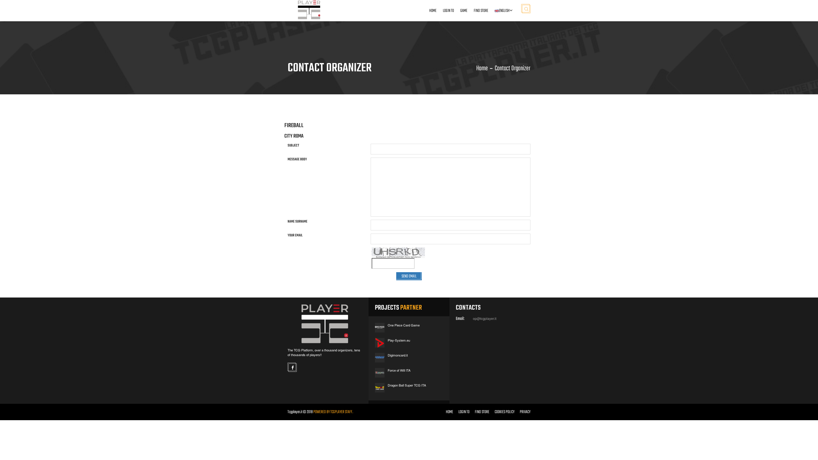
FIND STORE (482, 412)
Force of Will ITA (399, 370)
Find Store (481, 10)
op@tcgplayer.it (484, 318)
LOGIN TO (448, 10)
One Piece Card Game (404, 325)
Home (432, 10)
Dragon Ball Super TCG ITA (407, 385)
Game (463, 10)
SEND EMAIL (409, 276)
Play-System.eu (399, 340)
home (449, 412)
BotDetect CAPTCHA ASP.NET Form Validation (398, 257)
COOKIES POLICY (504, 412)
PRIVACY (525, 412)
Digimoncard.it (398, 355)
